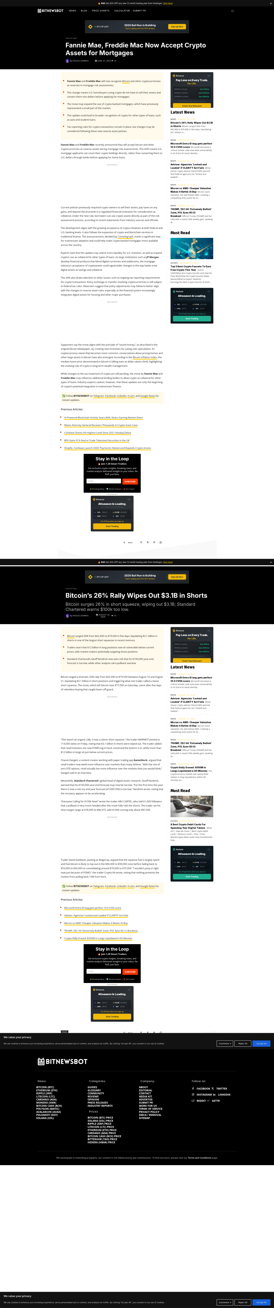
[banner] (137, 26)
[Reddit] (193, 1101)
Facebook (110, 395)
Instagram (204, 1094)
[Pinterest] (154, 542)
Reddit (201, 1100)
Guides (174, 263)
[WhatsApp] (161, 542)
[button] (232, 11)
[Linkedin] (214, 1094)
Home (68, 38)
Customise (224, 1302)
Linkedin (224, 1094)
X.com (131, 395)
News (74, 38)
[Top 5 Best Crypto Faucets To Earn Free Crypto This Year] (192, 248)
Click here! (168, 3)
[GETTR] (208, 1101)
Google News (147, 395)
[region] (137, 1300)
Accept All (261, 1302)
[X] (147, 542)
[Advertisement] (112, 184)
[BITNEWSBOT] (50, 11)
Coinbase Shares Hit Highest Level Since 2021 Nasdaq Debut (97, 432)
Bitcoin (126, 81)
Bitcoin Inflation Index (145, 357)
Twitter (221, 1088)
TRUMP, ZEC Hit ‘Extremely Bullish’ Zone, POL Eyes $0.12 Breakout (191, 212)
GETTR (216, 1100)
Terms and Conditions (199, 1158)
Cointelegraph (125, 236)
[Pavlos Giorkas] (68, 61)
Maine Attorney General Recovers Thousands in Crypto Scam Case (101, 425)
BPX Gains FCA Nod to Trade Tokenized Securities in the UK (96, 440)
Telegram (98, 395)
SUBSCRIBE (130, 481)
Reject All (242, 1302)
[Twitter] (212, 1088)
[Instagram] (193, 1094)
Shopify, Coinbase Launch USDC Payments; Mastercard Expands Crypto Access (107, 448)
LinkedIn (121, 395)
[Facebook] (141, 542)
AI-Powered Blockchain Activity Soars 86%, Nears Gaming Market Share (103, 417)
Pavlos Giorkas (81, 61)
